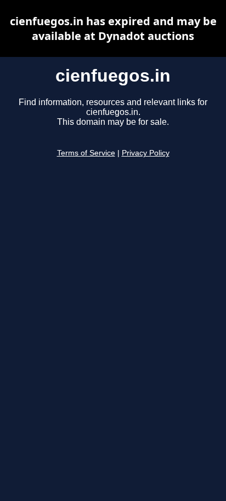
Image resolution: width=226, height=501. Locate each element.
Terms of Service (86, 153)
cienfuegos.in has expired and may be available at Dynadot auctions (113, 28)
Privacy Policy (146, 153)
